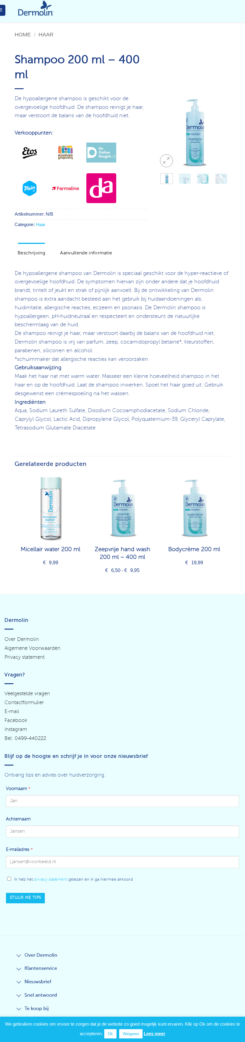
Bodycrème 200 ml (194, 550)
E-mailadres (19, 849)
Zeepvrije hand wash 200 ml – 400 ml (122, 553)
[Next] (221, 132)
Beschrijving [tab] (31, 253)
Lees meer (154, 1033)
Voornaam (18, 788)
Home (23, 34)
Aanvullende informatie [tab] (86, 253)
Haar (46, 34)
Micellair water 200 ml (50, 550)
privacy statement (50, 879)
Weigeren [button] (131, 1034)
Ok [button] (110, 1034)
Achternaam (18, 819)
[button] (166, 160)
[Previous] (166, 132)
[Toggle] (18, 956)
